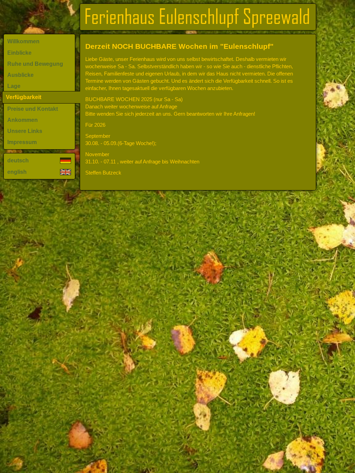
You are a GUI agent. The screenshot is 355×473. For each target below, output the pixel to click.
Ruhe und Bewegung (35, 64)
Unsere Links (24, 131)
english (17, 172)
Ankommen (22, 120)
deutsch (18, 160)
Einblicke (19, 53)
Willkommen (23, 41)
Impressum (22, 142)
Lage (13, 86)
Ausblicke (20, 75)
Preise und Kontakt (32, 109)
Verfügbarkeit (23, 97)
